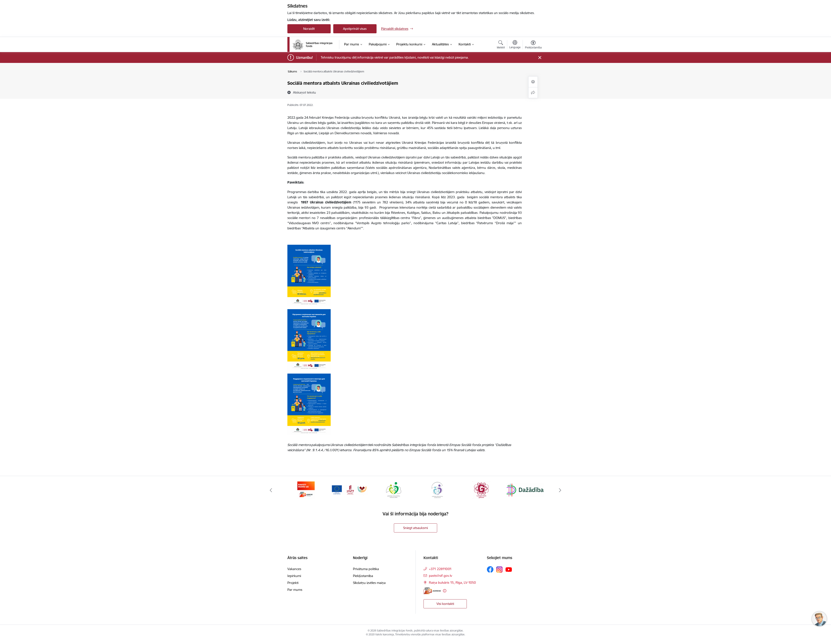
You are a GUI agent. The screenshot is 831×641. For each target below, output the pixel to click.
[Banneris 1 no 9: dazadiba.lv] (481, 490)
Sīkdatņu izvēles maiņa (369, 583)
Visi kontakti (445, 604)
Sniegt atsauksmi (415, 528)
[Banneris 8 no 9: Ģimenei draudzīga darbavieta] (394, 490)
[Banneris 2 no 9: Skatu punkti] (525, 490)
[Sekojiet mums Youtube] (509, 569)
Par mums (294, 590)
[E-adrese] (432, 590)
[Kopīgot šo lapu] (533, 92)
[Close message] (539, 57)
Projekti (292, 583)
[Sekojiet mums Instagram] (499, 569)
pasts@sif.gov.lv (440, 576)
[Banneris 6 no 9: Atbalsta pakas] (306, 490)
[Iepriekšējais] (271, 490)
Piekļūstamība (363, 576)
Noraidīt (309, 29)
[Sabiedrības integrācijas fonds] (312, 44)
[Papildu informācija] (444, 590)
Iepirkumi (294, 576)
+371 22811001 (440, 569)
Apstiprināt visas (355, 29)
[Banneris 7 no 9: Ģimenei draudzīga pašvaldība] (350, 490)
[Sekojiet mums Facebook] (490, 569)
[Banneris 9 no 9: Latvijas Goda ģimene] (437, 490)
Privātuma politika (366, 569)
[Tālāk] (560, 490)
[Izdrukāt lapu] (533, 82)
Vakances (294, 569)
